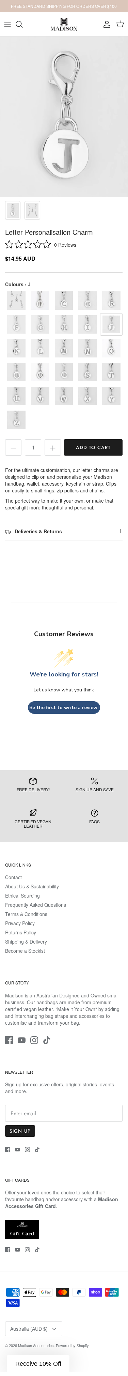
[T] (111, 372)
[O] (111, 348)
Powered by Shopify (72, 1345)
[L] (40, 348)
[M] (64, 348)
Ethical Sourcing (22, 895)
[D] (87, 300)
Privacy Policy (20, 923)
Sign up (20, 1131)
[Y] (111, 396)
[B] (40, 300)
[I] (87, 324)
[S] (87, 372)
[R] (64, 372)
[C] (64, 300)
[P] (16, 372)
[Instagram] (34, 1040)
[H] (64, 324)
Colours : (17, 284)
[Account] (105, 24)
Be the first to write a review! (64, 707)
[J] (111, 324)
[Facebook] (9, 1040)
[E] (111, 300)
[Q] (40, 372)
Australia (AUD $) (29, 1328)
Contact (13, 877)
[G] (40, 324)
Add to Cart (93, 447)
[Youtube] (22, 1040)
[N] (87, 348)
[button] (38, 1363)
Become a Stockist (25, 950)
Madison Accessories (36, 1345)
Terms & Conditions (26, 914)
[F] (16, 324)
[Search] (22, 24)
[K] (16, 348)
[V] (40, 396)
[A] (16, 300)
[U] (16, 396)
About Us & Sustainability (32, 886)
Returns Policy (20, 932)
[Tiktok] (47, 1040)
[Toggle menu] (7, 24)
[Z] (16, 420)
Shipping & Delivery (26, 941)
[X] (87, 396)
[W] (64, 396)
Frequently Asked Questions (35, 904)
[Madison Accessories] (64, 24)
